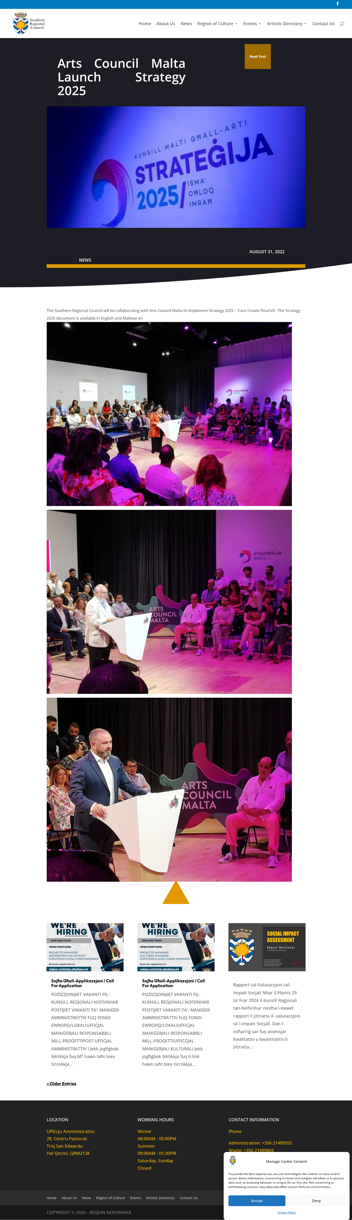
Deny (316, 1200)
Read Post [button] (258, 56)
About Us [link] (165, 24)
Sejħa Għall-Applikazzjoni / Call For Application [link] (82, 983)
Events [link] (250, 24)
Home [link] (145, 24)
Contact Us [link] (323, 24)
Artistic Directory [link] (284, 24)
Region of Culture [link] (215, 24)
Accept (257, 1200)
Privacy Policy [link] (287, 1212)
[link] (337, 6)
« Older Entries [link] (61, 1083)
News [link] (186, 24)
